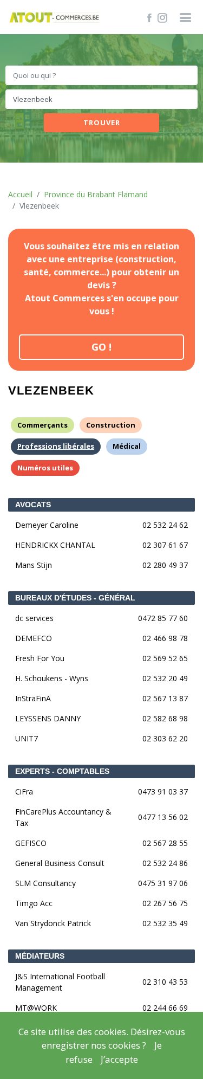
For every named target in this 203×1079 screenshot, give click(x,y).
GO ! (101, 346)
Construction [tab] (110, 425)
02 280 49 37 (165, 565)
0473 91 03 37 (163, 791)
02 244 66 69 (165, 1008)
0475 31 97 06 (163, 883)
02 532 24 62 (165, 525)
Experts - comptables (62, 771)
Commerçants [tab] (42, 425)
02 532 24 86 (165, 863)
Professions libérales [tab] (55, 446)
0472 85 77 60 (163, 618)
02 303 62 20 (165, 738)
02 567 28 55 (165, 843)
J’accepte (119, 1059)
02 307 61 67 (165, 545)
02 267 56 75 (165, 903)
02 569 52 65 (165, 658)
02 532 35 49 (165, 923)
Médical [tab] (127, 446)
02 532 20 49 (165, 678)
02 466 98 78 (165, 638)
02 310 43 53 (165, 982)
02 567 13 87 (165, 698)
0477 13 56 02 (163, 817)
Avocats (33, 504)
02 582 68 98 (165, 718)
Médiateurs (39, 956)
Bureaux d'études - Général (75, 597)
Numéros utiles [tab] (45, 468)
